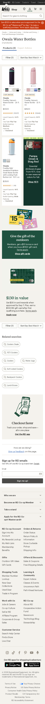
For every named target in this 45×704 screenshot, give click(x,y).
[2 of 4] (11, 86)
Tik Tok (13, 653)
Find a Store (7, 637)
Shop (14, 9)
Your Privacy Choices (31, 683)
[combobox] (23, 16)
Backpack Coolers (14, 377)
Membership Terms (22, 697)
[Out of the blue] (35, 89)
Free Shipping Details (33, 565)
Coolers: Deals (13, 344)
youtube (32, 653)
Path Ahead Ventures (33, 590)
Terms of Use (10, 683)
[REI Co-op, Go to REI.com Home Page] (6, 8)
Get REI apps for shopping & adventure (22, 660)
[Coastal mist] (14, 89)
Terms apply (22, 250)
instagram (7, 653)
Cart (35, 8)
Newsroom (29, 615)
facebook (19, 653)
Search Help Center (11, 633)
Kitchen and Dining (30, 32)
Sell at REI (6, 612)
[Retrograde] (6, 89)
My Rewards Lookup (11, 539)
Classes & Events (31, 583)
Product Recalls (12, 694)
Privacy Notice (10, 687)
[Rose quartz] (28, 89)
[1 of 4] (9, 86)
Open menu (40, 8)
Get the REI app (22, 434)
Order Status (29, 532)
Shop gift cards (22, 253)
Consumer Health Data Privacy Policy (22, 691)
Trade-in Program (10, 593)
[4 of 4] (13, 86)
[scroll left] (3, 90)
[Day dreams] (4, 160)
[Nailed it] (18, 89)
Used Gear (7, 590)
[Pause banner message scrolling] (42, 22)
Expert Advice (25, 48)
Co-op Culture (8, 608)
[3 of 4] (12, 86)
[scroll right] (20, 90)
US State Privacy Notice (30, 687)
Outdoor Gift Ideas (10, 561)
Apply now (11, 315)
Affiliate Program (9, 615)
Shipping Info (30, 550)
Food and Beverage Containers (13, 34)
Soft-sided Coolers (15, 369)
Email (4, 469)
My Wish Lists (8, 543)
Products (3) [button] (9, 48)
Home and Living (15, 32)
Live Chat (6, 641)
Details (36, 464)
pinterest (26, 653)
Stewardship (29, 622)
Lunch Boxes (12, 385)
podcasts (38, 653)
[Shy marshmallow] (10, 89)
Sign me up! (22, 481)
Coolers (10, 361)
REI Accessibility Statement (23, 700)
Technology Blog (31, 619)
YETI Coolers (12, 352)
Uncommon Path (31, 586)
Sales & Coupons (31, 561)
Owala (4, 32)
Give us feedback (16, 451)
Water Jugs (30, 361)
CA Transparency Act (31, 694)
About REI (28, 604)
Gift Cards (6, 565)
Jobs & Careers (9, 604)
